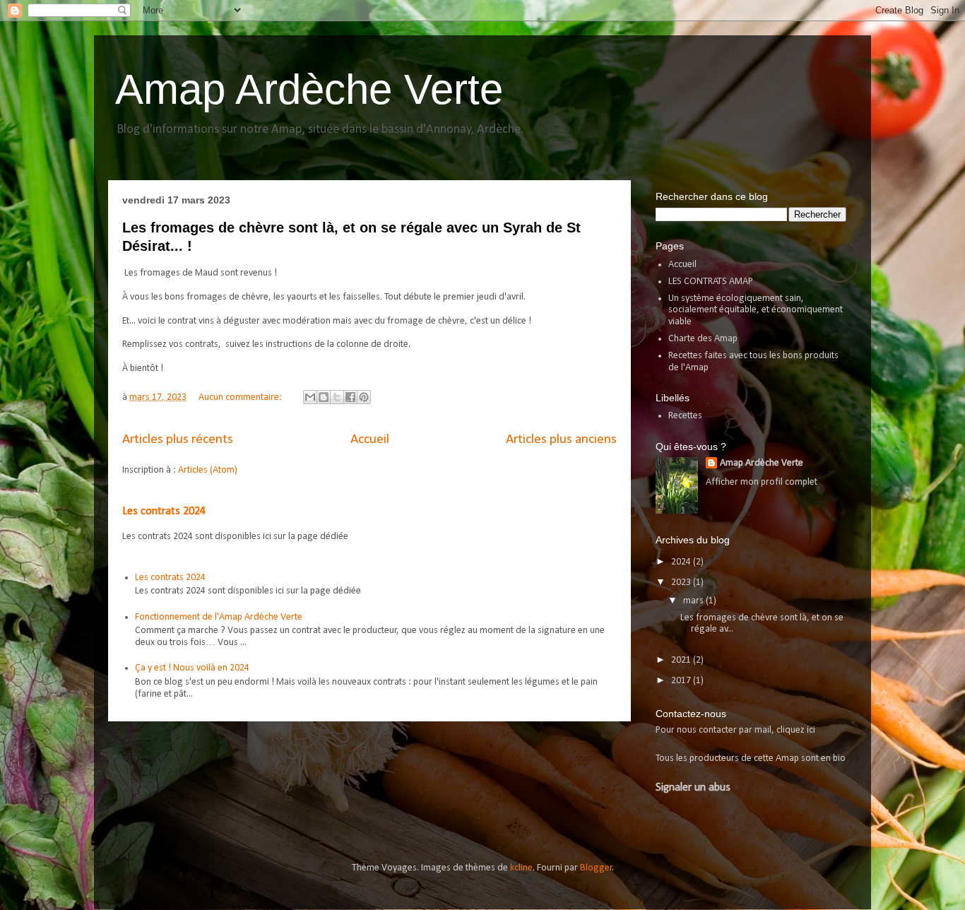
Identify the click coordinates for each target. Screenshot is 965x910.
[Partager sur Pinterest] (364, 397)
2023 (682, 582)
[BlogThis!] (323, 397)
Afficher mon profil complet (761, 482)
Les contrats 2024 (164, 511)
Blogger (596, 868)
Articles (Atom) (207, 470)
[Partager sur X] (337, 397)
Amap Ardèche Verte (309, 89)
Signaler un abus (693, 787)
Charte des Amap (703, 338)
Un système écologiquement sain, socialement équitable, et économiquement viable (755, 310)
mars (694, 601)
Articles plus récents (177, 439)
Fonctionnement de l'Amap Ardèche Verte (218, 617)
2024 (682, 562)
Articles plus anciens (561, 439)
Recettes (685, 415)
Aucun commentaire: (241, 397)
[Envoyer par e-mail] (310, 397)
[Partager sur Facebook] (350, 397)
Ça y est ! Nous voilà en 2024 (192, 668)
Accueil (369, 439)
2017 (682, 680)
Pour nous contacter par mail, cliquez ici (735, 730)
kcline (521, 868)
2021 (682, 660)
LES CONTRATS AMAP (710, 281)
